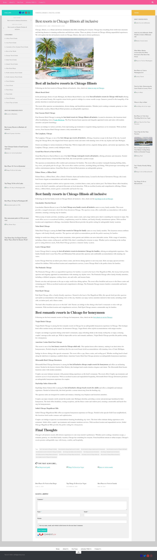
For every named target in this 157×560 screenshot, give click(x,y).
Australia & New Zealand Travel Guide (17, 47)
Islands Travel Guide (12, 64)
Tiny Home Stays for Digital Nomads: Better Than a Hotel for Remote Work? (16, 239)
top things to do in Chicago (104, 199)
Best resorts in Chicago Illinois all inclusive (110, 454)
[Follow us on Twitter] (23, 13)
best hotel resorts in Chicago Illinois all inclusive (69, 454)
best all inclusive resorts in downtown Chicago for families (48, 451)
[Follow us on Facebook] (20, 13)
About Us (12, 2)
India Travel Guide (11, 60)
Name (39, 512)
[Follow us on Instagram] (29, 13)
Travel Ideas (9, 90)
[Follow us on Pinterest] (26, 13)
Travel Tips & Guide (12, 102)
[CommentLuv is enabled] (47, 535)
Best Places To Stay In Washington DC (16, 201)
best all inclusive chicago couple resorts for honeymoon (93, 449)
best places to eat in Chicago (102, 317)
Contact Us (42, 2)
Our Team (20, 2)
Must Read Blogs (11, 68)
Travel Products (10, 98)
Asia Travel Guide (11, 43)
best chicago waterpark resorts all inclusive (110, 451)
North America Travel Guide (47, 13)
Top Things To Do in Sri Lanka (14, 183)
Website (39, 518)
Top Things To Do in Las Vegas (76, 483)
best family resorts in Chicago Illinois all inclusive (47, 454)
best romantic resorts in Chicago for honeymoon (46, 457)
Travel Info (9, 94)
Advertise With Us (31, 2)
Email (86, 512)
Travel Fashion (10, 81)
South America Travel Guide (14, 77)
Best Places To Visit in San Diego (46, 483)
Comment (40, 499)
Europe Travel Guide (12, 55)
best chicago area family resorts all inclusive (72, 451)
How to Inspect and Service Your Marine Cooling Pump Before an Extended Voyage (142, 150)
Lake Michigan (59, 120)
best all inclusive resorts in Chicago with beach (117, 449)
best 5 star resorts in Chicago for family (48, 449)
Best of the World (11, 51)
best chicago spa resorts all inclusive (91, 451)
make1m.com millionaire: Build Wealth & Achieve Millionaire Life (143, 35)
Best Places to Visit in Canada (107, 483)
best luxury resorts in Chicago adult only (90, 454)
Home (5, 2)
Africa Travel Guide (11, 38)
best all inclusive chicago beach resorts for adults (69, 449)
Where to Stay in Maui (140, 102)
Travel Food (9, 85)
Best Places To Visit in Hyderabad (15, 166)
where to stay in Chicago (96, 88)
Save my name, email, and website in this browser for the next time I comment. (61, 525)
